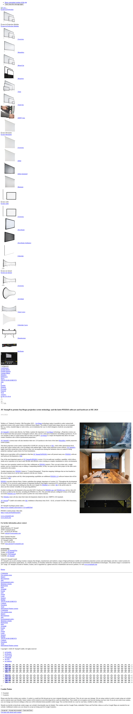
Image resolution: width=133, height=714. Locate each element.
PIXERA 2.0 (54, 476)
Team (2, 607)
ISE (53, 445)
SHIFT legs (21, 118)
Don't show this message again (14, 4)
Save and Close (27, 710)
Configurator (5, 368)
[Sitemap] (2, 401)
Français (3, 391)
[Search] (2, 398)
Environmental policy (7, 582)
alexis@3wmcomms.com (13, 533)
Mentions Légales (6, 584)
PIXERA (4, 375)
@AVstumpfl (10, 552)
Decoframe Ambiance (24, 243)
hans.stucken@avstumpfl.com (14, 543)
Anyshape (20, 299)
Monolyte (20, 78)
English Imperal (6, 371)
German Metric (5, 373)
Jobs (2, 382)
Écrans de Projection (7, 9)
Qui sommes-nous (6, 575)
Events (3, 591)
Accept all (4, 710)
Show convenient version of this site (16, 2)
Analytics (6, 695)
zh (8, 396)
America (3, 394)
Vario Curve (21, 312)
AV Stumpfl (4, 500)
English (3, 385)
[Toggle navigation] (6, 8)
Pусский (3, 389)
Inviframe (20, 351)
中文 (2, 392)
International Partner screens (9, 608)
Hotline (3, 600)
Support (3, 598)
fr (1, 384)
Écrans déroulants (6, 134)
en (2, 396)
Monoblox (20, 52)
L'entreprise (4, 573)
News (2, 378)
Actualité (3, 589)
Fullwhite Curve (22, 325)
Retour (3, 569)
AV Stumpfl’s (5, 432)
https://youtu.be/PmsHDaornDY (11, 512)
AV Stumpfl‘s (5, 440)
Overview (20, 39)
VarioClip (20, 105)
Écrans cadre (5, 203)
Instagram (8, 668)
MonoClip (20, 65)
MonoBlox (62, 440)
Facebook (8, 666)
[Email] (2, 400)
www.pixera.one (6, 517)
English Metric (5, 369)
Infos (2, 587)
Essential (6, 693)
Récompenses (5, 578)
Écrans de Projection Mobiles (10, 26)
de (3, 396)
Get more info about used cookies (11, 712)
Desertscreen (21, 338)
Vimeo (7, 671)
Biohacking (4, 585)
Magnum (20, 187)
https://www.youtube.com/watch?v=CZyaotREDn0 (17, 507)
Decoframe (21, 230)
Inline (19, 161)
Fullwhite (20, 256)
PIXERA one (49, 490)
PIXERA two (61, 490)
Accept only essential (15, 710)
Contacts (3, 603)
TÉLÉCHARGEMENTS (9, 380)
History (3, 577)
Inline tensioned (22, 174)
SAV (2, 593)
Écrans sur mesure (6, 272)
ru (5, 396)
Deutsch (3, 387)
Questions (4, 605)
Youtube (7, 664)
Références (4, 377)
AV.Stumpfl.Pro (12, 550)
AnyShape (38, 423)
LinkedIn (7, 670)
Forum (3, 594)
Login (2, 596)
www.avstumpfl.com (7, 516)
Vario (19, 92)
